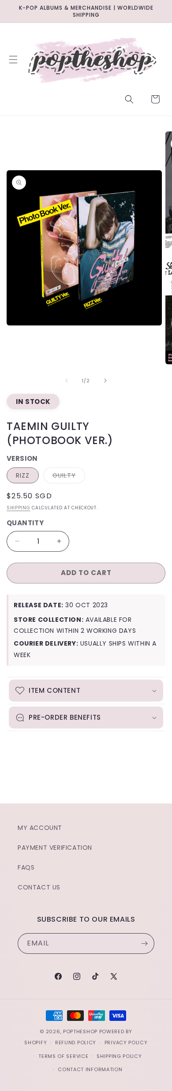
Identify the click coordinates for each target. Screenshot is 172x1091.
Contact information (90, 1069)
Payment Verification (55, 847)
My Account (40, 827)
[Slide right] (105, 380)
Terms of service (63, 1056)
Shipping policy (119, 1056)
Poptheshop (80, 1031)
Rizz (23, 475)
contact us (39, 887)
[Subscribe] (144, 943)
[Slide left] (66, 380)
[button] (13, 59)
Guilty (68, 477)
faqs (26, 867)
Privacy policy (126, 1042)
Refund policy (75, 1042)
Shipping (18, 507)
